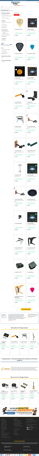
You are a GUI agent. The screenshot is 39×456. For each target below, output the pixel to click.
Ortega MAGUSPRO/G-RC (5, 391)
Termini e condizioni (4, 420)
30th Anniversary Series (6, 49)
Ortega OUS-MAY (33, 341)
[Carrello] (37, 3)
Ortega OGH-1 (30, 102)
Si (3, 57)
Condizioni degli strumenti (17, 424)
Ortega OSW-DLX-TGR (31, 150)
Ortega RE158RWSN (33, 390)
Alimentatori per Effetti (6, 34)
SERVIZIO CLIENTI (26, 445)
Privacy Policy (3, 431)
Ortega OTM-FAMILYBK (22, 391)
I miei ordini (15, 431)
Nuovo (4, 40)
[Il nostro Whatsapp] (2, 449)
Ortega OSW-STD (18, 102)
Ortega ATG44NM (30, 29)
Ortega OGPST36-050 (31, 296)
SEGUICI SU (25, 449)
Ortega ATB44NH (30, 223)
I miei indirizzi (15, 433)
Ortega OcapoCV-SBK (31, 247)
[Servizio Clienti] (21, 446)
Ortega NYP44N (17, 77)
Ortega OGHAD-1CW (31, 126)
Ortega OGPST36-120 (19, 53)
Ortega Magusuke (30, 272)
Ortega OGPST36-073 (19, 29)
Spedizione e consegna (4, 424)
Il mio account (15, 430)
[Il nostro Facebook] (21, 449)
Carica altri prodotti (26, 309)
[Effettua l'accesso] (35, 3)
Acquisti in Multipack (4, 427)
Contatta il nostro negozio (4, 434)
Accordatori (4, 24)
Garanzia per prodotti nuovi (17, 420)
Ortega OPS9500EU (18, 223)
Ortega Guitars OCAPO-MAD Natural (19, 297)
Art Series (4, 50)
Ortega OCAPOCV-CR (19, 247)
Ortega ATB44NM (30, 77)
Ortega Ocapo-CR (18, 126)
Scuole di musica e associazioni (5, 433)
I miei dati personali (16, 434)
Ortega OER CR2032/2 (4, 342)
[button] (0, 343)
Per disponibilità (18, 12)
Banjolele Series (5, 52)
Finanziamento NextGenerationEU (5, 437)
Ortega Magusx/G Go (14, 391)
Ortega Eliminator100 (31, 199)
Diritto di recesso (3, 423)
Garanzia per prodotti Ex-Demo (18, 423)
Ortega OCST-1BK (18, 272)
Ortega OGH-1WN (18, 150)
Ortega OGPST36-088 (31, 53)
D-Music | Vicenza (5, 14)
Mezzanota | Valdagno (6, 18)
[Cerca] (1, 7)
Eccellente (19, 5)
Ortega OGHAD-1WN (18, 199)
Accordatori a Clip (5, 33)
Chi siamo (2, 430)
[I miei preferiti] (32, 3)
